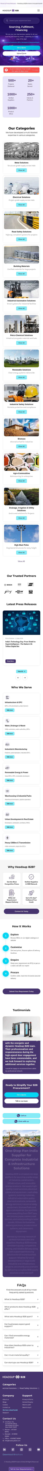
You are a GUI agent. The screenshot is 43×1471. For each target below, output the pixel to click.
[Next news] (24, 677)
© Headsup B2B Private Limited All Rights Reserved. (21, 1462)
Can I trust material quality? (16, 1355)
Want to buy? (26, 1407)
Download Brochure (13, 1454)
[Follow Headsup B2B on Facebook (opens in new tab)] (12, 1449)
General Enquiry (27, 1402)
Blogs (4, 1402)
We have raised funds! (10, 1410)
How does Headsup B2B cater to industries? (18, 1346)
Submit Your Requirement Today (21, 991)
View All (21, 170)
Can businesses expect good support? (17, 1325)
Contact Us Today (21, 911)
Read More (10, 661)
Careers (5, 1405)
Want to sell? (26, 1405)
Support (27, 1395)
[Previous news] (18, 677)
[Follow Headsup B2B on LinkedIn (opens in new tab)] (4, 1449)
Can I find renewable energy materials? (17, 1337)
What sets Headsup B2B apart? (18, 1317)
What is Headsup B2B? (14, 1299)
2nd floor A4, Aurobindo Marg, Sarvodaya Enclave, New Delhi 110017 (12, 1424)
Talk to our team (21, 1101)
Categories (9, 1384)
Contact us (6, 1407)
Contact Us (9, 1418)
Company (8, 1395)
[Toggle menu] (38, 10)
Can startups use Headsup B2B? (18, 1363)
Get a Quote (21, 48)
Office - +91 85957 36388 (13, 1438)
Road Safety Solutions (25, 1388)
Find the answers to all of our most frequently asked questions (21, 1291)
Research (6, 1412)
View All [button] (21, 561)
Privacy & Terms (27, 1399)
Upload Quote (21, 53)
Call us (23, 1116)
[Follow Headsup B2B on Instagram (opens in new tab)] (21, 1449)
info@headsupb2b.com (12, 1440)
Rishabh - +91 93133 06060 (11, 1435)
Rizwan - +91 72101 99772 (11, 1431)
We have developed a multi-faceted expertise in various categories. (21, 133)
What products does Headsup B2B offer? (20, 1308)
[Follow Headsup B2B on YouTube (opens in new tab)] (38, 1449)
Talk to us (10, 710)
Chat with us (23, 1121)
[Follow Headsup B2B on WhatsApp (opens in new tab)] (30, 1449)
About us (6, 1399)
